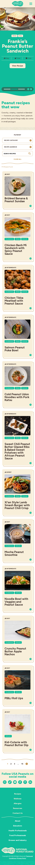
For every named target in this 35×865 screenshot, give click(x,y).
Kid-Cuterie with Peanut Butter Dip (16, 744)
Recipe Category (11, 140)
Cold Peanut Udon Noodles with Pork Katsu (17, 397)
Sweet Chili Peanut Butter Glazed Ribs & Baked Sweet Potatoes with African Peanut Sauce (17, 451)
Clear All (17, 159)
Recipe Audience (10, 147)
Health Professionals (17, 830)
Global (18, 239)
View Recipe (17, 66)
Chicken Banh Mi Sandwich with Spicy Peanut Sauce (16, 249)
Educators (17, 826)
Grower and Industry (17, 840)
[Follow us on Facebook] (20, 782)
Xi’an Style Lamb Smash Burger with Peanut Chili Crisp (17, 505)
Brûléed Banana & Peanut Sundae (16, 200)
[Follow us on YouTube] (15, 782)
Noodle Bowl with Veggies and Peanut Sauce (16, 601)
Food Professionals (17, 835)
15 (22, 764)
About (17, 821)
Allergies (17, 803)
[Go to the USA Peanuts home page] (17, 3)
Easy (20, 36)
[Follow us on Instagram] (5, 782)
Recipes (17, 794)
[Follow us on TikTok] (10, 782)
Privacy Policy (21, 858)
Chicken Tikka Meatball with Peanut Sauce (14, 300)
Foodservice (9, 239)
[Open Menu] (30, 4)
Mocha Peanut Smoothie (14, 553)
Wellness (17, 799)
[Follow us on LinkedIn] (25, 782)
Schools (24, 239)
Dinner (14, 36)
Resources (17, 808)
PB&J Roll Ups (14, 698)
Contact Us (17, 813)
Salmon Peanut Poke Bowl (15, 349)
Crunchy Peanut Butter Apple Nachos (15, 651)
